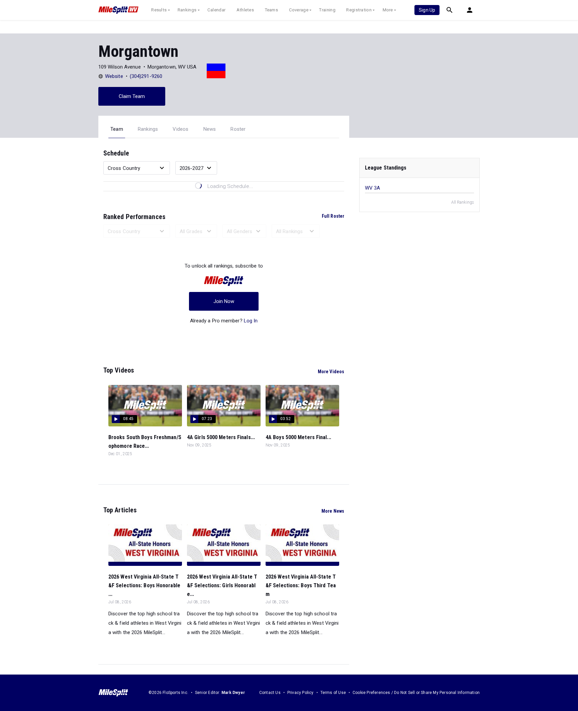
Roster (238, 129)
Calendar (216, 9)
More (388, 9)
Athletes (245, 9)
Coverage (298, 9)
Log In (251, 321)
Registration (359, 9)
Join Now (223, 301)
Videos (180, 129)
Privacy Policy (300, 692)
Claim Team (132, 96)
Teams (271, 9)
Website (114, 76)
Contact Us (270, 692)
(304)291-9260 (146, 76)
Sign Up (427, 10)
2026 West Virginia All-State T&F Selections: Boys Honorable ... (144, 585)
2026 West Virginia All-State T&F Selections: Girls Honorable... (222, 585)
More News (332, 511)
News (209, 129)
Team (116, 129)
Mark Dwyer (233, 692)
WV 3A (372, 188)
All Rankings (462, 202)
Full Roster (333, 216)
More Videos (331, 371)
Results (159, 9)
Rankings (187, 9)
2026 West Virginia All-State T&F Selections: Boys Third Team (301, 585)
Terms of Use (333, 692)
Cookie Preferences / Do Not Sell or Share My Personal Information (416, 692)
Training (327, 9)
